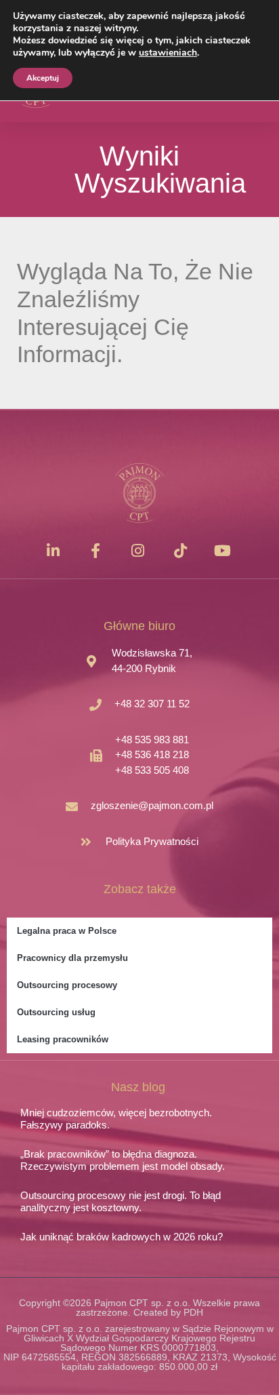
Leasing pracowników (62, 1039)
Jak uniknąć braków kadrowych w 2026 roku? (121, 1236)
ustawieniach (168, 53)
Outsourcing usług (56, 1012)
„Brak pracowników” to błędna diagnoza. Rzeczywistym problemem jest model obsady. (122, 1160)
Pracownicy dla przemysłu (72, 958)
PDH (193, 1312)
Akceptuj (42, 78)
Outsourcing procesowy (67, 985)
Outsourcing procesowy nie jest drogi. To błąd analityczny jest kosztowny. (120, 1201)
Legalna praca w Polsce (66, 931)
